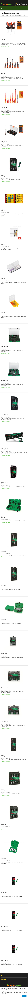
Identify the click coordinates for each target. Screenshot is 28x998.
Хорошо (24, 996)
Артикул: (3, 41)
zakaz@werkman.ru (21, 3)
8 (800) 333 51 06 (21, 4)
